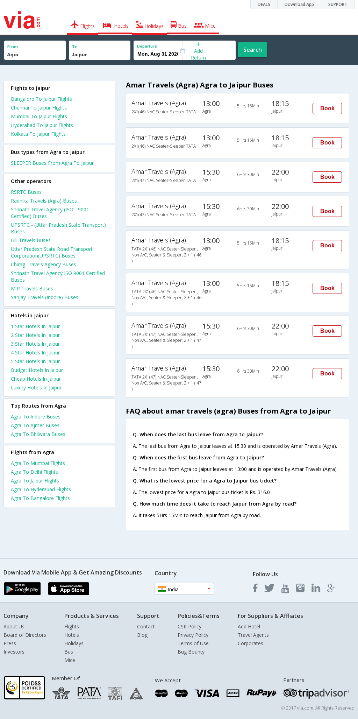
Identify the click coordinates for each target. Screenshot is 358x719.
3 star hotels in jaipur (35, 343)
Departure (147, 46)
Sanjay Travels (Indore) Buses (44, 297)
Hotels (71, 635)
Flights (71, 626)
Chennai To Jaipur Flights (39, 107)
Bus (68, 651)
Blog (142, 635)
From (12, 47)
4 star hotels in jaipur (35, 352)
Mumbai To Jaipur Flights (39, 116)
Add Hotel (249, 626)
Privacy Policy (193, 635)
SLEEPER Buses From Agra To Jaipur (52, 163)
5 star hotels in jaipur (35, 361)
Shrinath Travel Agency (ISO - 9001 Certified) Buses (50, 212)
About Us (13, 626)
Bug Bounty (191, 651)
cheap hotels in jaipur (36, 378)
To (75, 47)
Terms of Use (193, 643)
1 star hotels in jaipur (35, 326)
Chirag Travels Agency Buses (43, 264)
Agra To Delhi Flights (34, 471)
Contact (146, 626)
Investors (13, 651)
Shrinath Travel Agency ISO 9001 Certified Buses (58, 276)
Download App (299, 4)
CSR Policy (189, 626)
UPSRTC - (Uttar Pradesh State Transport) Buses (58, 228)
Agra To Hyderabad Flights (41, 489)
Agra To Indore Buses (35, 416)
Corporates (250, 643)
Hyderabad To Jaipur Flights (42, 125)
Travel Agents (253, 635)
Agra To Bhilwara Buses (38, 434)
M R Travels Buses (32, 288)
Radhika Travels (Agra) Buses (44, 200)
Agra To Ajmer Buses (35, 425)
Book (327, 108)
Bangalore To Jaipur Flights (41, 99)
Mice (69, 660)
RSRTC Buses (26, 192)
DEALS (264, 4)
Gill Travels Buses (31, 240)
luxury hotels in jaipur (36, 387)
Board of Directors (24, 635)
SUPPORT (337, 4)
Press (9, 643)
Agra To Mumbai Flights (38, 463)
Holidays (74, 643)
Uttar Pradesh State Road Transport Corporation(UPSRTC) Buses (52, 252)
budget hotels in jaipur (37, 370)
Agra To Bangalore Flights (40, 498)
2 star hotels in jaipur (35, 335)
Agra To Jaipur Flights (35, 480)
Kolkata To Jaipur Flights (38, 134)
